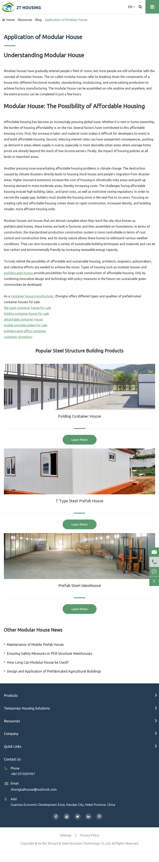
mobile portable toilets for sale (25, 325)
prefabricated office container (25, 331)
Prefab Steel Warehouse (79, 585)
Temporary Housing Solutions (27, 708)
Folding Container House (79, 416)
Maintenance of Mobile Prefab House (35, 644)
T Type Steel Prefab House (79, 501)
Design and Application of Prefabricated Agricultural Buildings (54, 671)
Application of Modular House (66, 20)
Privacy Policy (89, 835)
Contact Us (12, 759)
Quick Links (12, 746)
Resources (25, 20)
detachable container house (23, 319)
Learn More (79, 439)
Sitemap (65, 835)
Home (10, 20)
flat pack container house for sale (27, 308)
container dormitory (18, 337)
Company (11, 734)
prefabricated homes (18, 273)
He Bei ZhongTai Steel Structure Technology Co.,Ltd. (74, 843)
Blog (38, 20)
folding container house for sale (26, 313)
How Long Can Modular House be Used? (38, 662)
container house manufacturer (32, 296)
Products (11, 695)
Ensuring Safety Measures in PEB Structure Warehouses (49, 653)
